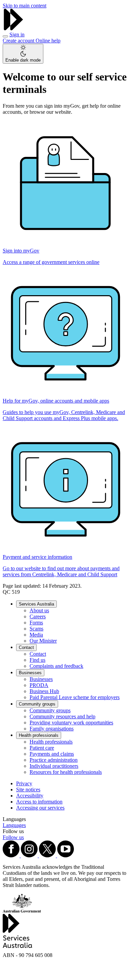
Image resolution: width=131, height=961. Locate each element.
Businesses (30, 672)
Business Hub (44, 691)
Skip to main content (24, 5)
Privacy (24, 783)
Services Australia (36, 604)
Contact (26, 647)
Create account (19, 40)
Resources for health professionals (66, 772)
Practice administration (54, 760)
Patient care (42, 748)
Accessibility (29, 795)
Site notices (28, 789)
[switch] (23, 54)
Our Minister (43, 641)
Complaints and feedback (56, 666)
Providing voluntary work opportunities (71, 722)
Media (36, 635)
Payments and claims (52, 754)
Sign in (17, 34)
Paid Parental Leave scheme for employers (75, 697)
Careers (38, 616)
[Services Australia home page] (13, 28)
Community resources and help (62, 716)
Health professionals (38, 735)
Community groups (37, 704)
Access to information (39, 801)
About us (39, 610)
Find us (37, 660)
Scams (36, 628)
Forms (36, 622)
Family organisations (52, 728)
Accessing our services (40, 808)
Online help (48, 40)
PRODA (39, 685)
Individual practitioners (54, 766)
